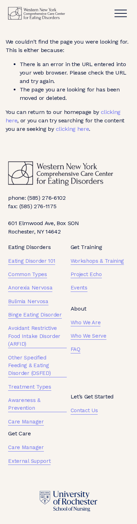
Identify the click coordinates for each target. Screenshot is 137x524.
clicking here (72, 129)
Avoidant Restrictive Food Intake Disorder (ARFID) (34, 336)
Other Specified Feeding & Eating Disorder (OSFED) (29, 365)
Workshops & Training (97, 261)
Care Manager (26, 421)
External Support (29, 461)
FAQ (75, 349)
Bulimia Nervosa (28, 301)
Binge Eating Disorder (34, 315)
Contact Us (84, 410)
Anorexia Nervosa (30, 288)
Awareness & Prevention (24, 404)
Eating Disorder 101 (31, 261)
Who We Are (86, 322)
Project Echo (86, 274)
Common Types (27, 274)
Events (79, 288)
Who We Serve (88, 336)
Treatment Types (29, 387)
